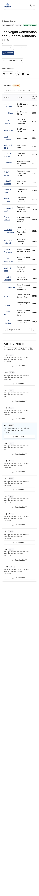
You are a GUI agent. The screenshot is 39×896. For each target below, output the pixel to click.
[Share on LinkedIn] (28, 74)
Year (4, 44)
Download (9, 53)
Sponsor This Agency (14, 60)
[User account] (30, 5)
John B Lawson (9, 287)
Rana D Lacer (9, 113)
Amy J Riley (8, 296)
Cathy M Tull (8, 130)
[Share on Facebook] (23, 74)
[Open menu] (34, 5)
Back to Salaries (10, 21)
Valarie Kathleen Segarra (7, 219)
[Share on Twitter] (17, 74)
